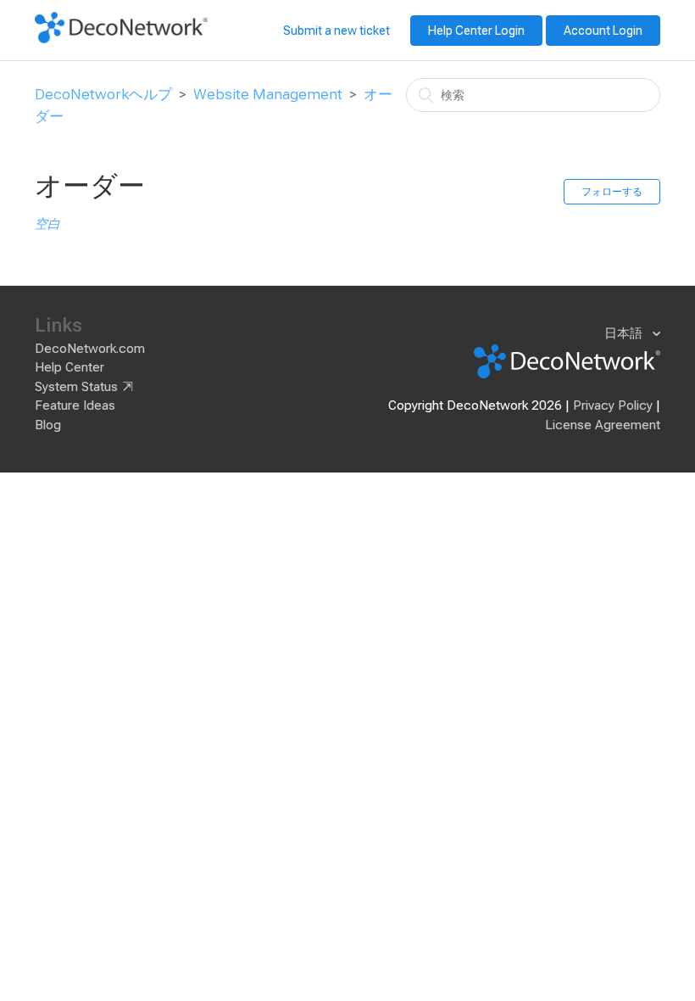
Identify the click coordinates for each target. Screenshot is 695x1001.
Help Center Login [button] (476, 30)
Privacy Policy (613, 405)
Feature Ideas (75, 405)
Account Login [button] (603, 30)
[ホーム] (121, 39)
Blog (48, 425)
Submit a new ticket (336, 30)
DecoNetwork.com (90, 348)
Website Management (267, 94)
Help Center (69, 367)
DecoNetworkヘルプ (103, 94)
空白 (47, 224)
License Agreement (602, 425)
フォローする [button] (611, 192)
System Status (76, 386)
